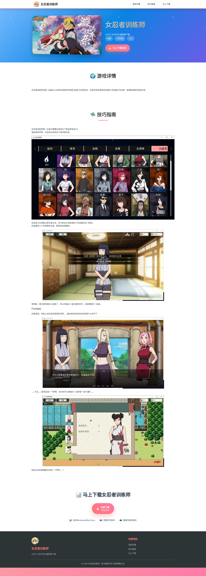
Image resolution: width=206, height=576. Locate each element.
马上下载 (166, 4)
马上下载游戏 (119, 47)
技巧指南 (151, 4)
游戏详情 (136, 4)
